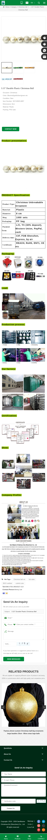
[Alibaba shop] (43, 829)
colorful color (20, 583)
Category (14, 7)
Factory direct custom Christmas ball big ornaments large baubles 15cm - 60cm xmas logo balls (23, 732)
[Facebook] (38, 821)
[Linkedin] (43, 821)
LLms (30, 824)
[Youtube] (38, 825)
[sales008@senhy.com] (6, 593)
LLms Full (30, 827)
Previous (3, 707)
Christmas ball (22, 7)
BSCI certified (7, 583)
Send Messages (13, 659)
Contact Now (10, 129)
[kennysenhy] (4, 593)
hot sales (32, 579)
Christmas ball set (19, 579)
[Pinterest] (38, 829)
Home (7, 7)
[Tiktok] (43, 825)
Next (44, 707)
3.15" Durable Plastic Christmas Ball (24, 611)
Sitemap (30, 821)
